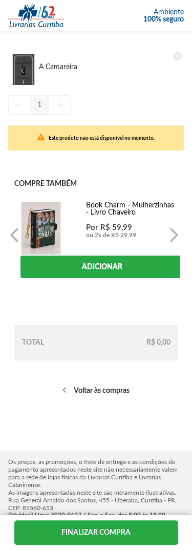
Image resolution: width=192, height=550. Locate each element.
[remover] (178, 56)
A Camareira (58, 67)
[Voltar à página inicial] (36, 15)
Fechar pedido (96, 532)
